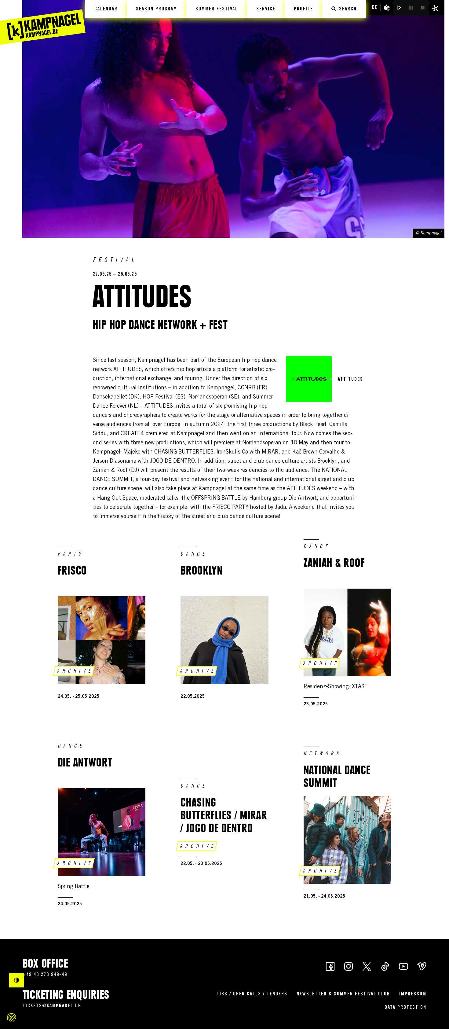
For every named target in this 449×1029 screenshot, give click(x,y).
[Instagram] (348, 965)
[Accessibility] (387, 7)
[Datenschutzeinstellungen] (12, 1017)
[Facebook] (330, 965)
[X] (366, 965)
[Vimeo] (421, 965)
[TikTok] (385, 965)
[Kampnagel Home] (43, 22)
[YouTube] (403, 965)
